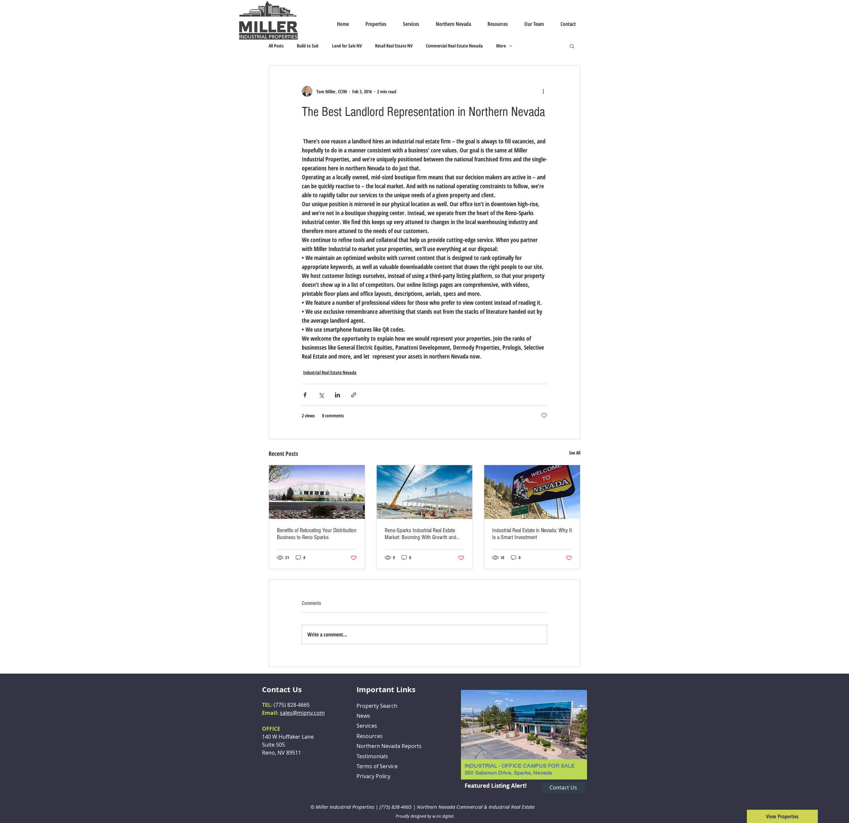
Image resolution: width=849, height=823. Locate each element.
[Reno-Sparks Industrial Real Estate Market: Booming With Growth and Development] (425, 492)
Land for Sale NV (347, 45)
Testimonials (372, 756)
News (363, 715)
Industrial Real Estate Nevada (330, 372)
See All (574, 453)
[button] (572, 45)
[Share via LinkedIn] (337, 395)
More (501, 45)
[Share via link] (354, 395)
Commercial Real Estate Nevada (454, 45)
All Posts (276, 45)
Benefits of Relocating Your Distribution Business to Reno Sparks (317, 534)
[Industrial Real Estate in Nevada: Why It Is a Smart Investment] (532, 492)
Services (367, 725)
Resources (370, 736)
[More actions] (543, 91)
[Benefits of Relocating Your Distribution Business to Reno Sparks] (317, 492)
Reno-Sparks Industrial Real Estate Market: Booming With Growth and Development (420, 534)
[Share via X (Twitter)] (321, 395)
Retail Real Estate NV (394, 45)
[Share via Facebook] (305, 395)
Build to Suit (308, 45)
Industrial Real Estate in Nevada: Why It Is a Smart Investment (532, 534)
